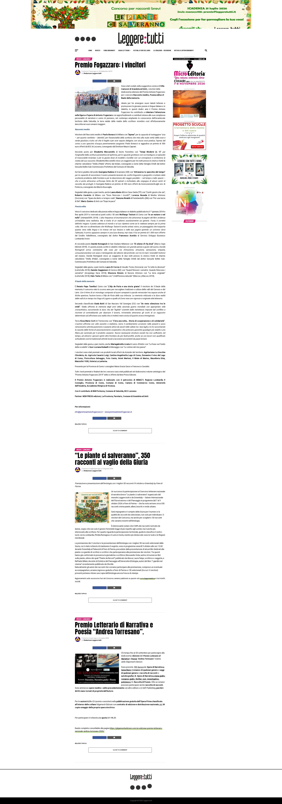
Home (90, 50)
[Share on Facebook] (100, 81)
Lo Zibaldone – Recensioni (162, 50)
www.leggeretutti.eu (147, 578)
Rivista (97, 50)
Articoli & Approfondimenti (184, 50)
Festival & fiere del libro (141, 50)
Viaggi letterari (124, 50)
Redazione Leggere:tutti (92, 73)
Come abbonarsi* (109, 50)
